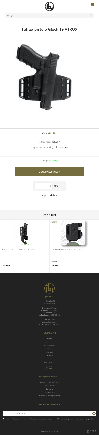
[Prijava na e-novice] (94, 413)
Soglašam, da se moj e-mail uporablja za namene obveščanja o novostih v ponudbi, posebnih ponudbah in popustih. (49, 419)
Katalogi (49, 352)
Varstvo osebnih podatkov (49, 395)
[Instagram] (51, 368)
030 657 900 (55, 315)
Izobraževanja (49, 345)
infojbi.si (53, 308)
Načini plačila (50, 385)
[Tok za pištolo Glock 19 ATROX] (49, 82)
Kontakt (49, 342)
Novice (49, 349)
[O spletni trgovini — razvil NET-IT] (91, 431)
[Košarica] (91, 4)
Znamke (49, 355)
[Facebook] (47, 368)
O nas (49, 339)
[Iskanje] (91, 16)
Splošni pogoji (49, 392)
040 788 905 (53, 310)
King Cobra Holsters (58, 147)
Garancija (49, 389)
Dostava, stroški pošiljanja (49, 382)
